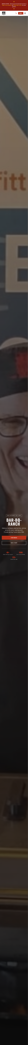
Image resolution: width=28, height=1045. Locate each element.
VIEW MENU (14, 537)
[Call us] (16, 13)
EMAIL (20, 13)
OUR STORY (14, 543)
